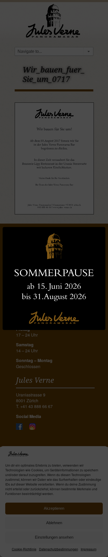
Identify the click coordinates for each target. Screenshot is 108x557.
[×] (54, 278)
